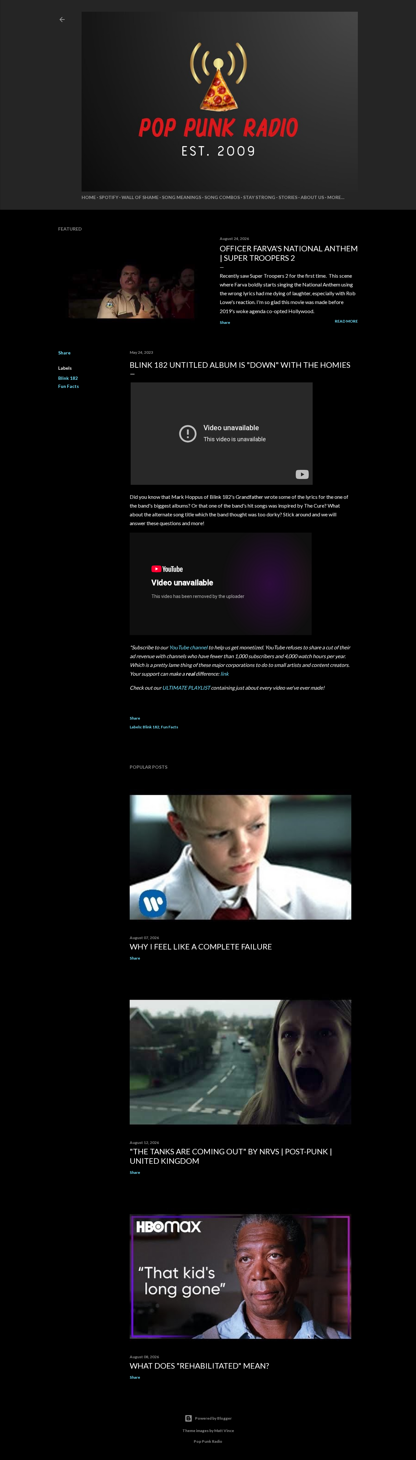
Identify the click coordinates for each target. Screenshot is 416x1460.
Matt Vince (224, 1430)
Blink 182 (68, 378)
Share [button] (225, 322)
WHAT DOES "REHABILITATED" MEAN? (199, 1365)
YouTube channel (188, 647)
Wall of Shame (140, 197)
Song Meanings (181, 197)
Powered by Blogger (213, 1418)
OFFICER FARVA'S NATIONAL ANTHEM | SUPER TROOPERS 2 (289, 253)
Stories (288, 197)
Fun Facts (68, 386)
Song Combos (222, 197)
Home (89, 197)
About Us (312, 197)
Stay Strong (259, 197)
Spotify (108, 197)
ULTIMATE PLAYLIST (186, 687)
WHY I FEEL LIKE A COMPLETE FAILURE (201, 946)
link (224, 673)
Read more (346, 321)
